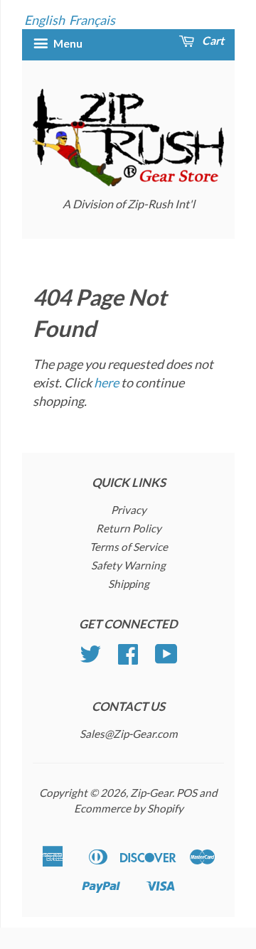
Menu (66, 43)
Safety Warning (128, 565)
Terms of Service (129, 546)
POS (186, 792)
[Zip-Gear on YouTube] (166, 658)
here (106, 382)
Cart (212, 40)
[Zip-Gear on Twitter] (90, 658)
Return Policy (128, 528)
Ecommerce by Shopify (128, 808)
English (44, 20)
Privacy (128, 509)
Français (92, 20)
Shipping (128, 583)
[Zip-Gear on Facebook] (128, 658)
